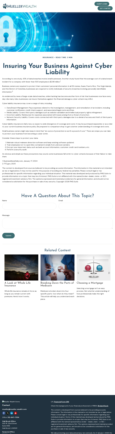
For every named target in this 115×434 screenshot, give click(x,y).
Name (4, 200)
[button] (52, 4)
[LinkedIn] (11, 413)
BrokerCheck (103, 406)
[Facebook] (3, 413)
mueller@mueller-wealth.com (14, 409)
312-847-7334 (13, 417)
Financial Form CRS (61, 402)
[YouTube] (15, 413)
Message (6, 215)
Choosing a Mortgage (90, 283)
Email (61, 200)
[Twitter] (7, 413)
